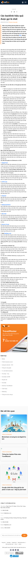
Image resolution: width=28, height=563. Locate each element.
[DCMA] (19, 553)
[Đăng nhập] (23, 2)
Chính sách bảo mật (9, 544)
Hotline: (5, 527)
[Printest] (14, 12)
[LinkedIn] (15, 550)
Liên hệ (19, 544)
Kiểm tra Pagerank (9, 553)
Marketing (4, 391)
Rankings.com (7, 233)
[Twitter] (11, 12)
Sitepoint (4, 195)
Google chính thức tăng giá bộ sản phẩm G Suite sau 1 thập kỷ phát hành (14, 488)
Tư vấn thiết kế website (7, 370)
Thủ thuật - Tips (5, 373)
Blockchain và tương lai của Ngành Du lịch (14, 438)
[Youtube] (11, 550)
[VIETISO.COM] (5, 2)
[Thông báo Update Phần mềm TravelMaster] (14, 448)
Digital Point (5, 162)
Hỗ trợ (16, 544)
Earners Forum (5, 224)
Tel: (4, 510)
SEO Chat (4, 213)
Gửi (24, 535)
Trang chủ (3, 542)
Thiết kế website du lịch (7, 362)
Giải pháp (4, 382)
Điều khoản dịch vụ (21, 542)
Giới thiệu (8, 542)
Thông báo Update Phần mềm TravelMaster (11, 455)
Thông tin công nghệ (6, 367)
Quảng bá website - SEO (7, 365)
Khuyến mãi (4, 379)
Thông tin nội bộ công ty (7, 394)
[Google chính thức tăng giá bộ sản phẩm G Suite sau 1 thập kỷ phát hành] (14, 474)
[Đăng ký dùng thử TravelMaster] (14, 338)
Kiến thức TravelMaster (7, 385)
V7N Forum (4, 181)
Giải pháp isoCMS (6, 376)
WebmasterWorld (6, 204)
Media (3, 359)
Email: (6, 513)
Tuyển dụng (4, 388)
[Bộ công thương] (14, 556)
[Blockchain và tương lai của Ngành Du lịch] (14, 423)
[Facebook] (16, 12)
